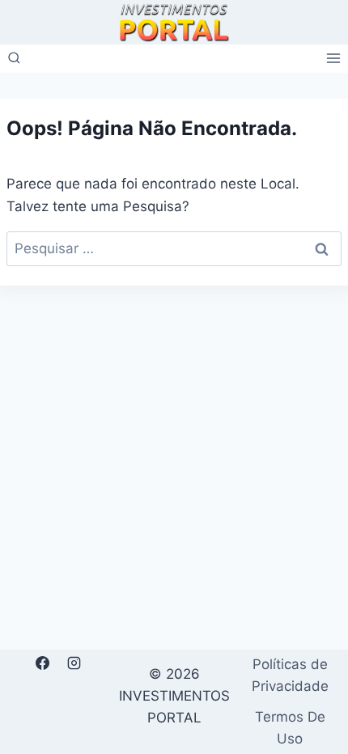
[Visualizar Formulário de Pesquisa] (14, 58)
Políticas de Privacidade (290, 675)
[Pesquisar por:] (174, 248)
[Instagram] (73, 663)
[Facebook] (42, 663)
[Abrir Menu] (333, 58)
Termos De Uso (290, 728)
